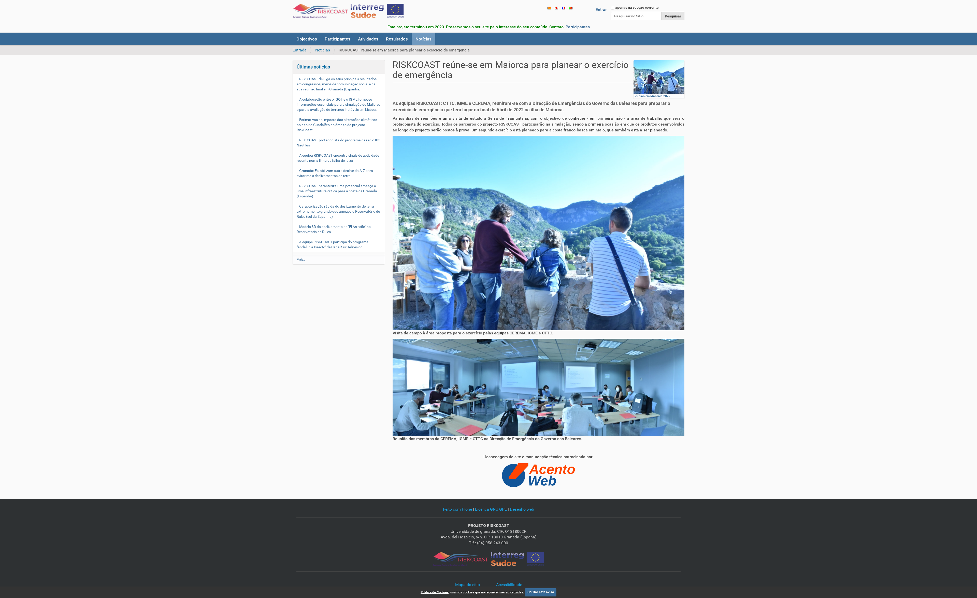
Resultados (397, 39)
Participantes (578, 26)
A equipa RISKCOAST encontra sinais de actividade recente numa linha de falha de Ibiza (338, 157)
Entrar (601, 9)
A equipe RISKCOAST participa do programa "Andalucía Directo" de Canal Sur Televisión (332, 244)
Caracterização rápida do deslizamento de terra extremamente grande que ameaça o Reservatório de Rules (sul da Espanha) (338, 211)
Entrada (300, 50)
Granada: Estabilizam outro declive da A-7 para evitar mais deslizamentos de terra (335, 173)
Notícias (423, 39)
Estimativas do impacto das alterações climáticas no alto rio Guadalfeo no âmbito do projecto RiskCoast (337, 125)
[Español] (549, 7)
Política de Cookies (435, 592)
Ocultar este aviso (540, 592)
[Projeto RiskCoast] (488, 558)
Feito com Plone (457, 509)
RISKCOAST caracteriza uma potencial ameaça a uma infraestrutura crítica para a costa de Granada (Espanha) (337, 191)
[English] (556, 7)
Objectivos (306, 39)
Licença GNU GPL (491, 509)
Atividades (368, 39)
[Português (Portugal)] (348, 11)
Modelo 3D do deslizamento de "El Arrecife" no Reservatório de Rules (334, 229)
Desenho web (522, 509)
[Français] (563, 7)
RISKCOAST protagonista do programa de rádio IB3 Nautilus (338, 142)
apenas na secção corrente (637, 7)
